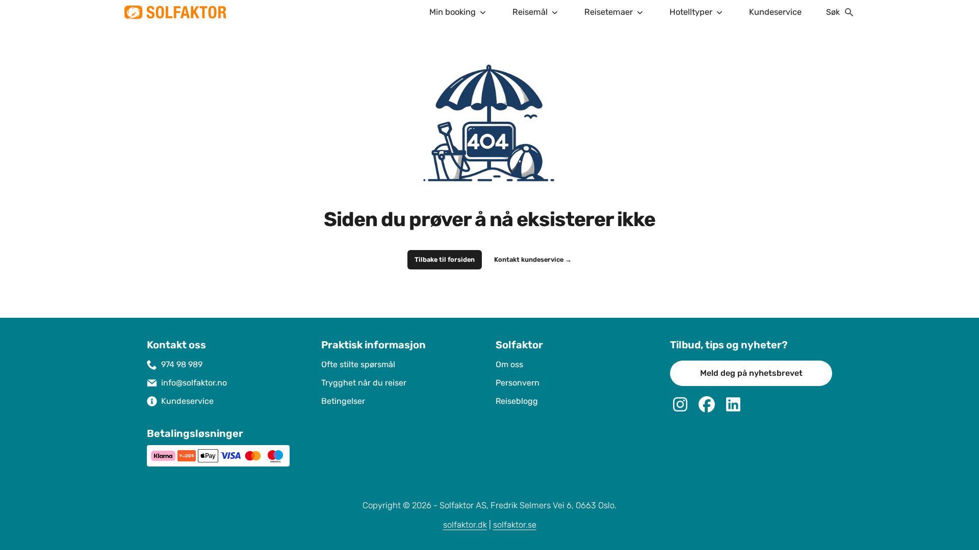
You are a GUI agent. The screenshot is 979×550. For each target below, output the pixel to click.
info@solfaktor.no (194, 383)
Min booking (452, 12)
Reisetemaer (608, 12)
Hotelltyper (690, 12)
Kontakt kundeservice (533, 260)
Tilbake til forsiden (445, 260)
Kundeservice (775, 12)
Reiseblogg (517, 401)
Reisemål (530, 12)
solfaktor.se (514, 525)
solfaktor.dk (465, 525)
